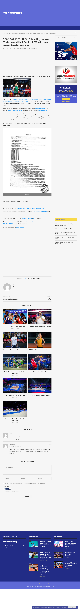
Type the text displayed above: (12, 491)
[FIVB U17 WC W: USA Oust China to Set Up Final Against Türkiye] (15, 316)
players (27, 222)
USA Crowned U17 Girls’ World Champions (66, 229)
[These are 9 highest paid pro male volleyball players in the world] (33, 544)
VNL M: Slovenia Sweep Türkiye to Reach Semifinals (15, 372)
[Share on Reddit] (34, 278)
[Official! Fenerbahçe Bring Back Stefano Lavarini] (39, 316)
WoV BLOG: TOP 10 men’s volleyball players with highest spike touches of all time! (45, 556)
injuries (46, 28)
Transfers (22, 28)
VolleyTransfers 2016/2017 (39, 211)
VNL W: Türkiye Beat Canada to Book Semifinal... (39, 396)
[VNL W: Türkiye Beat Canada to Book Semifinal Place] (39, 385)
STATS (30, 218)
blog (61, 28)
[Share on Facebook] (28, 278)
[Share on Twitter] (29, 278)
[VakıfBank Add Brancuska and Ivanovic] (39, 340)
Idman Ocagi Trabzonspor (15, 110)
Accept (72, 607)
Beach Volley (54, 28)
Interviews (31, 28)
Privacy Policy (33, 584)
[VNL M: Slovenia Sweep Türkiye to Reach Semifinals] (15, 362)
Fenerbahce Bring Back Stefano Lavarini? (14, 349)
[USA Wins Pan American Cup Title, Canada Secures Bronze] (58, 544)
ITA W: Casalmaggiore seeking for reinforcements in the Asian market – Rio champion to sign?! (45, 569)
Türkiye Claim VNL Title (39, 371)
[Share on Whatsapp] (36, 278)
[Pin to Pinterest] (31, 278)
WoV (10, 48)
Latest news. (20, 227)
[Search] (76, 32)
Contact (48, 584)
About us (41, 584)
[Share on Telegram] (38, 278)
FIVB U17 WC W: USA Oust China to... (15, 326)
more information (62, 607)
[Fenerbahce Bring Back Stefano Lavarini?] (15, 340)
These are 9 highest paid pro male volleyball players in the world (45, 544)
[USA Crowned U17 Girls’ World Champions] (58, 555)
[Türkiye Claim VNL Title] (39, 362)
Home (5, 28)
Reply (50, 433)
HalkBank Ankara (43, 110)
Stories (39, 28)
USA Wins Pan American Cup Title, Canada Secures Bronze (64, 224)
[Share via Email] (39, 278)
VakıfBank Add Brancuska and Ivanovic (40, 349)
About (72, 28)
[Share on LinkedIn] (33, 278)
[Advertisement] (52, 13)
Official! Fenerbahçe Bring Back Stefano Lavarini (40, 326)
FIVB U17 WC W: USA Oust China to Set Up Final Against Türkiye (65, 233)
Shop (67, 28)
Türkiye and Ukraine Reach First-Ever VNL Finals (15, 419)
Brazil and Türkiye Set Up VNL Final (15, 395)
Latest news (13, 28)
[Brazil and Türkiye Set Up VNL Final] (15, 385)
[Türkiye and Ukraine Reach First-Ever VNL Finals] (15, 409)
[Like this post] (26, 278)
